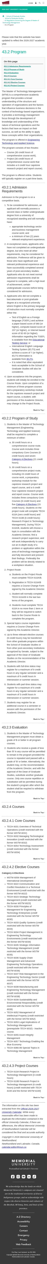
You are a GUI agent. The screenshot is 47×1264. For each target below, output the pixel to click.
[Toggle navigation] (43, 3)
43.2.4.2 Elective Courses (14, 82)
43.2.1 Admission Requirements (17, 66)
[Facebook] (13, 1177)
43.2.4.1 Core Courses (13, 79)
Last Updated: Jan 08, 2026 (26, 1252)
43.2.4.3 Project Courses (14, 85)
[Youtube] (23, 1177)
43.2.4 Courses (10, 76)
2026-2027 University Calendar (14, 9)
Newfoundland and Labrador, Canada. (23, 1257)
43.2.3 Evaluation (11, 73)
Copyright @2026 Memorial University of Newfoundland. (23, 1255)
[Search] (39, 3)
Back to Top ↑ (39, 410)
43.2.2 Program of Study (14, 69)
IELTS (30, 359)
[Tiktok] (34, 1177)
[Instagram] (18, 1177)
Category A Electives (22, 459)
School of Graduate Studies (16, 16)
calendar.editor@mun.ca (14, 1147)
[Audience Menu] (35, 3)
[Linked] (29, 1177)
